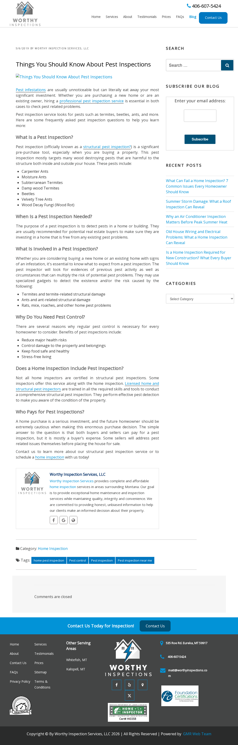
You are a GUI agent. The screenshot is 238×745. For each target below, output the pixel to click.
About (127, 16)
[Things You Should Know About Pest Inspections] (64, 76)
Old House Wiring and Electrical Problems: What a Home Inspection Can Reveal (196, 237)
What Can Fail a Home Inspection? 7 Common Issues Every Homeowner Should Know (197, 186)
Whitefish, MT (76, 660)
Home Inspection (53, 548)
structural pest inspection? (107, 146)
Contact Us (213, 17)
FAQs (180, 16)
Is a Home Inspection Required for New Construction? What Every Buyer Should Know (198, 258)
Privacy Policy (20, 681)
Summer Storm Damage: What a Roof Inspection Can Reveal (198, 204)
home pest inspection (49, 560)
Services (112, 16)
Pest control (77, 560)
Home (96, 16)
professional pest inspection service (92, 100)
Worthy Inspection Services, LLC (62, 48)
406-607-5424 (206, 6)
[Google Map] (141, 684)
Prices (166, 16)
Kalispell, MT (75, 669)
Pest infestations (31, 89)
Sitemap (40, 672)
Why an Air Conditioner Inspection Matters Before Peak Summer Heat (196, 219)
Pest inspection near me (135, 560)
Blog (192, 16)
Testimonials (147, 16)
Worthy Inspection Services (72, 481)
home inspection (49, 457)
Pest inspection (102, 560)
